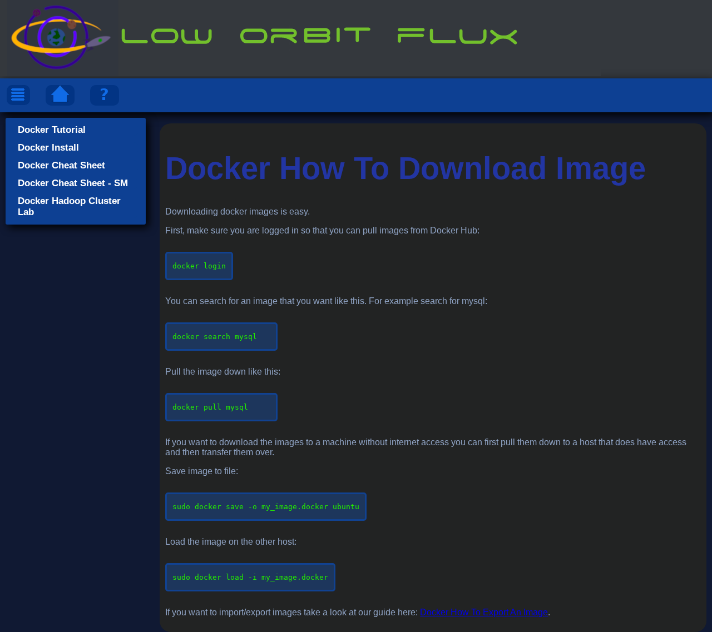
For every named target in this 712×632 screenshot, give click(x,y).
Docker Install (48, 147)
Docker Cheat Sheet (61, 165)
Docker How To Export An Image (484, 612)
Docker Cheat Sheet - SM (73, 183)
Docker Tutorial (52, 130)
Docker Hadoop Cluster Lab (69, 206)
